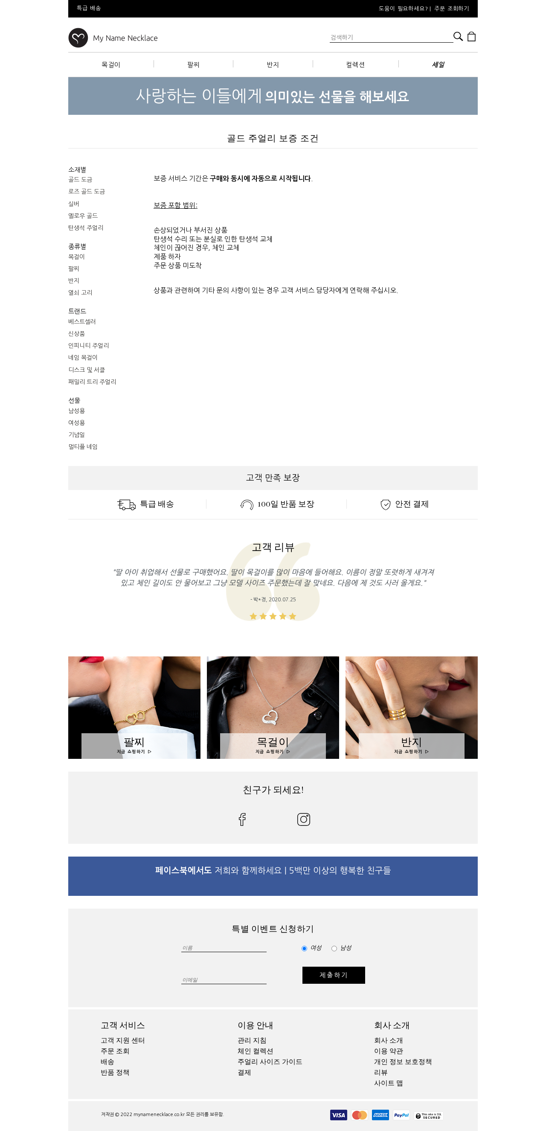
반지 (273, 64)
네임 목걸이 (83, 358)
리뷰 (381, 1072)
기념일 (76, 435)
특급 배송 (157, 504)
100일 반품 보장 (286, 504)
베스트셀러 (82, 322)
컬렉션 (355, 64)
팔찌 (193, 64)
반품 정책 (115, 1072)
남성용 (76, 411)
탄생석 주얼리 (85, 228)
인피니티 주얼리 (88, 346)
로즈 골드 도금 (86, 192)
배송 (107, 1062)
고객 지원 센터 (123, 1040)
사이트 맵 (388, 1083)
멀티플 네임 (83, 447)
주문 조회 (115, 1051)
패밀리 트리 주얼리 (92, 382)
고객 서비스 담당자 (308, 290)
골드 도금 (80, 180)
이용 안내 (255, 1025)
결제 (244, 1072)
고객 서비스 (123, 1025)
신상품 (76, 334)
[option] (199, 8)
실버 (73, 204)
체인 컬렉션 (255, 1051)
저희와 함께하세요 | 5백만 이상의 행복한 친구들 (273, 870)
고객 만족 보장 (273, 478)
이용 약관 (388, 1051)
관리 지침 (252, 1040)
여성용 (76, 423)
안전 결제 (412, 504)
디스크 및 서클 (86, 370)
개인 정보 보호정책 (403, 1062)
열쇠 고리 (80, 293)
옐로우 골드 (83, 216)
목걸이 (111, 64)
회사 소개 (392, 1025)
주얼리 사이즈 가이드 (270, 1062)
